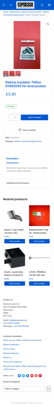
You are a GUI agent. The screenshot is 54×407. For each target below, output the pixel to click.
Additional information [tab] (17, 183)
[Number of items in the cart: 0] (42, 5)
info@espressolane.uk (18, 320)
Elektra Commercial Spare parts (28, 141)
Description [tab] (12, 158)
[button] (48, 24)
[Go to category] (49, 388)
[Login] (10, 5)
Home (5, 12)
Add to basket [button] (14, 241)
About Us (7, 357)
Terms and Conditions (12, 362)
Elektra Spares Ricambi (31, 12)
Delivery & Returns (11, 353)
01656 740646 (13, 323)
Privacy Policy (9, 349)
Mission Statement (11, 344)
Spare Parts (15, 12)
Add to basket (34, 117)
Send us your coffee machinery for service (22, 340)
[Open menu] (3, 5)
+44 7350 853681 (21, 326)
